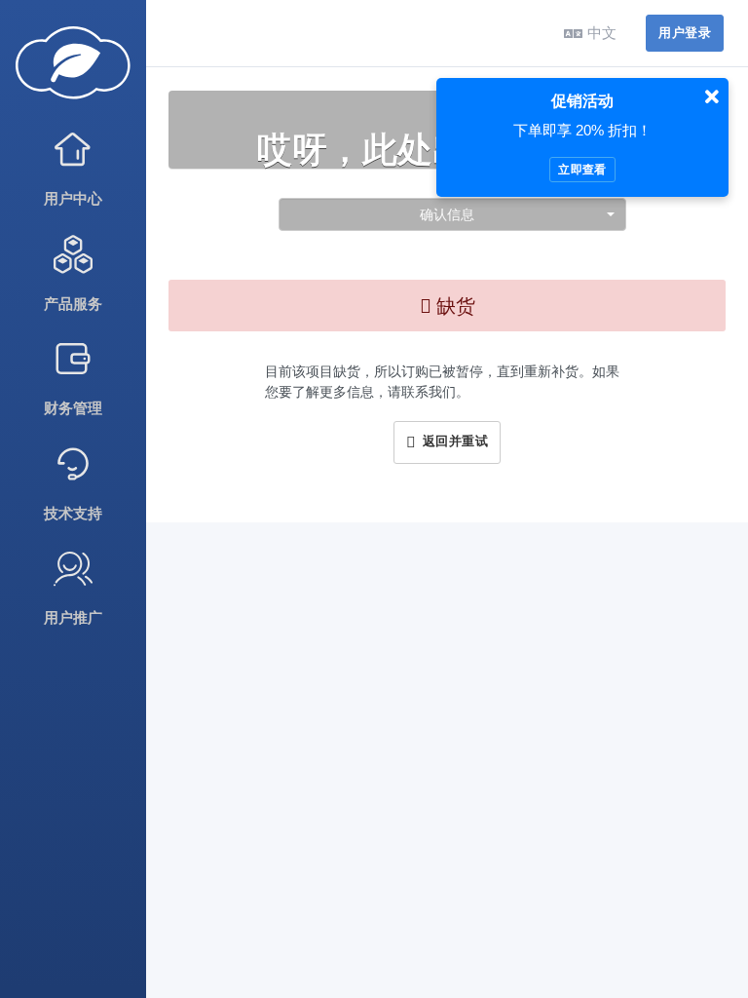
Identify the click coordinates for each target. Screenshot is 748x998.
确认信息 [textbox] (447, 214)
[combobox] (452, 214)
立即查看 (582, 169)
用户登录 (684, 32)
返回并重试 (452, 440)
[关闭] (712, 97)
